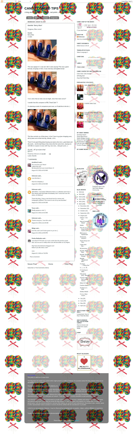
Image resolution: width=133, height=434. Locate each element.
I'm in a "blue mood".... (83, 294)
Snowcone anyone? (83, 237)
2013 (80, 197)
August (82, 215)
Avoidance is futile (83, 288)
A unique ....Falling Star (84, 264)
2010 (80, 204)
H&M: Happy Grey (89, 85)
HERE (78, 328)
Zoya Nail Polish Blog (83, 78)
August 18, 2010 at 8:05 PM (40, 233)
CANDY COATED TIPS (41, 8)
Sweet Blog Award (82, 136)
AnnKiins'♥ (35, 162)
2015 (80, 192)
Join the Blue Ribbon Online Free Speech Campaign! (99, 203)
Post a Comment (35, 256)
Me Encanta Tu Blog (82, 141)
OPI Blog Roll (81, 75)
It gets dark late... (83, 245)
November (83, 208)
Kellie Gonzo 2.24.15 (83, 45)
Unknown (36, 154)
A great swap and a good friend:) (84, 279)
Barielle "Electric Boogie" (84, 255)
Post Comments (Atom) (42, 267)
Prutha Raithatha (37, 238)
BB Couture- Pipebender (84, 233)
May (81, 303)
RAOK (82, 225)
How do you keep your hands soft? (84, 229)
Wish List (37, 18)
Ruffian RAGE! (84, 291)
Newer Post (32, 264)
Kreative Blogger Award (83, 145)
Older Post (69, 264)
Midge (34, 228)
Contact (45, 18)
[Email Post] (49, 154)
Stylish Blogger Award (83, 138)
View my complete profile (84, 39)
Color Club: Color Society (84, 73)
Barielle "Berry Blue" (84, 251)
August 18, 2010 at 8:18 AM (40, 170)
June (82, 301)
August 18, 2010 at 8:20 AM (40, 184)
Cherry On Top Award (83, 140)
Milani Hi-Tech (84, 283)
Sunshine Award (81, 134)
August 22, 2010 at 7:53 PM (40, 253)
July (81, 298)
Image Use (54, 18)
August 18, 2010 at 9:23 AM (40, 212)
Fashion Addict (84, 285)
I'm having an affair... (84, 270)
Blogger (77, 420)
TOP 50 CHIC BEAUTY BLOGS (86, 143)
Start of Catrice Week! (84, 222)
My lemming (83, 248)
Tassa (33, 208)
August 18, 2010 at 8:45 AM (40, 202)
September (83, 213)
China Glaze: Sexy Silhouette (92, 121)
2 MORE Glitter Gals (90, 103)
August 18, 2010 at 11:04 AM (40, 223)
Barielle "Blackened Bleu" (84, 260)
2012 (80, 199)
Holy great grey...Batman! (85, 274)
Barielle (34, 156)
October (82, 210)
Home (30, 18)
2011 (80, 201)
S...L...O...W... (84, 267)
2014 (80, 194)
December (83, 206)
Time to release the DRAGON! (93, 94)
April (81, 305)
